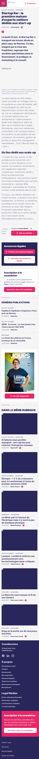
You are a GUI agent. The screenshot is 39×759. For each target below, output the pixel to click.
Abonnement (6, 672)
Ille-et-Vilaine (8, 10)
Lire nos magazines (20, 396)
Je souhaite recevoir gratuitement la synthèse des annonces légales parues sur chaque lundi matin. (19, 282)
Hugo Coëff (14, 448)
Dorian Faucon (15, 486)
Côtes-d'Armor (8, 476)
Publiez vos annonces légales (20, 252)
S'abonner (31, 3)
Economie (19, 10)
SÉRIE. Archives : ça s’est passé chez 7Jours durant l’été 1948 (19, 325)
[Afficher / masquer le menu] (3, 3)
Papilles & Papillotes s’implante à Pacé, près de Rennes (19, 312)
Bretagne (5, 335)
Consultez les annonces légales (21, 259)
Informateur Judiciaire (10, 700)
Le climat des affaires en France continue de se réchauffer (16, 339)
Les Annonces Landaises (11, 703)
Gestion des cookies (8, 755)
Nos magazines (7, 675)
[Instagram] (12, 655)
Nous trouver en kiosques (11, 684)
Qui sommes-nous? (9, 666)
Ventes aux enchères (9, 681)
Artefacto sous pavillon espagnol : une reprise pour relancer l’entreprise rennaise (17, 442)
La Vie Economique (8, 706)
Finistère (5, 592)
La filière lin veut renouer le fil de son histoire (19, 596)
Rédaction (14, 316)
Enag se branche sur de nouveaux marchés (19, 632)
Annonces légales (8, 678)
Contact (5, 669)
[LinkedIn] (31, 228)
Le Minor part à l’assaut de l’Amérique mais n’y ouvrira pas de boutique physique (18, 520)
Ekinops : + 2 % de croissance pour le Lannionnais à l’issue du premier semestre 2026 (18, 481)
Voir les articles (25, 233)
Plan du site (5, 747)
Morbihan (6, 514)
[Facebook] (3, 655)
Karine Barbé (15, 27)
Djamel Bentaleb (15, 525)
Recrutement (6, 687)
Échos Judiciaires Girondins (12, 697)
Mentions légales (7, 751)
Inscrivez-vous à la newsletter (19, 290)
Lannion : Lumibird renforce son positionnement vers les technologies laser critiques (18, 559)
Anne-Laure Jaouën (16, 600)
